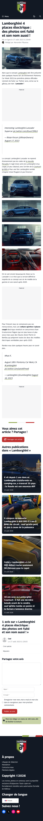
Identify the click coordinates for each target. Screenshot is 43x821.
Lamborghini (22, 73)
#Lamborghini (10, 365)
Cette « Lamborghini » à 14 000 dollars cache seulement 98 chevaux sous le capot (18, 565)
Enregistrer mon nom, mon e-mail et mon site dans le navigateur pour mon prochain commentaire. (21, 702)
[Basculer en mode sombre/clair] (34, 16)
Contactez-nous (8, 767)
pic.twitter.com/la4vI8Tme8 (16, 368)
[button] (40, 16)
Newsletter (6, 765)
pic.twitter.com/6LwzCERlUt (25, 131)
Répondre (6, 651)
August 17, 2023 (11, 140)
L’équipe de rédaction (10, 762)
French (9, 801)
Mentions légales (8, 770)
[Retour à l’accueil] (21, 7)
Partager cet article (14, 439)
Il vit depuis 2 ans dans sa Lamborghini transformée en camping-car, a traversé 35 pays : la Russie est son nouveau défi (20, 482)
